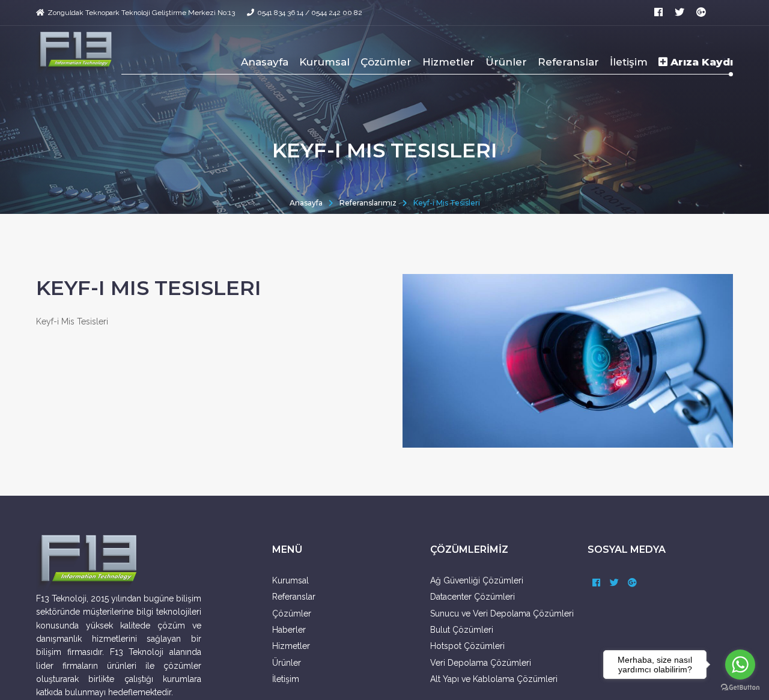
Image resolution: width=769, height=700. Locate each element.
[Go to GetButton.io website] (740, 688)
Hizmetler (448, 62)
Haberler (289, 630)
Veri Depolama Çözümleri (480, 663)
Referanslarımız (368, 202)
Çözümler (386, 62)
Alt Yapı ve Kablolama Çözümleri (494, 679)
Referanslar (568, 62)
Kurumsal (324, 62)
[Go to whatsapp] (740, 665)
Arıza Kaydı (700, 62)
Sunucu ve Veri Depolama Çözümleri (502, 613)
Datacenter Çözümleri (472, 596)
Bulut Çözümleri (461, 630)
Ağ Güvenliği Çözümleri (476, 580)
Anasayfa (264, 62)
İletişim (629, 62)
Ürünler (506, 62)
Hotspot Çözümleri (467, 646)
